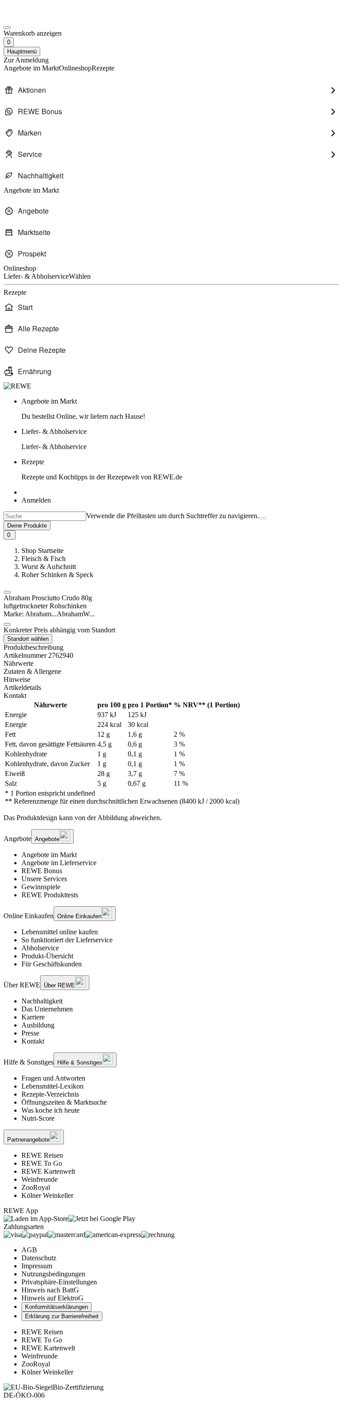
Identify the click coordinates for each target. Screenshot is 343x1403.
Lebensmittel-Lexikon (52, 1086)
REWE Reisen (42, 1155)
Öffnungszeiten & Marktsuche (64, 1102)
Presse (30, 1033)
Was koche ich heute (50, 1110)
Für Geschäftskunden (51, 964)
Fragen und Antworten (53, 1078)
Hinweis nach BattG (50, 1290)
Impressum (36, 1266)
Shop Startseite (42, 550)
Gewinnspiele (40, 887)
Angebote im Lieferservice (58, 863)
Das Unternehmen (47, 1009)
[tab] (171, 664)
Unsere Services (44, 879)
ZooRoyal (35, 1187)
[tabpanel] (171, 753)
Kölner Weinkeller (47, 1195)
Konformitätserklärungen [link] (56, 1307)
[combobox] (45, 516)
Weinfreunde (39, 1179)
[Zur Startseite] (34, 17)
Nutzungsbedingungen (53, 1274)
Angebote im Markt (49, 854)
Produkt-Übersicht (47, 956)
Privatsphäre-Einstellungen (59, 1282)
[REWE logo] (17, 386)
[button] (7, 592)
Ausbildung (37, 1025)
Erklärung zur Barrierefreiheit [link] (62, 1316)
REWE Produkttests (49, 895)
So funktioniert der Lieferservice (67, 940)
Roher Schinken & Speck (57, 574)
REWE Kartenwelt (48, 1171)
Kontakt (32, 1041)
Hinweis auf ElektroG (52, 1298)
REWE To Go (41, 1163)
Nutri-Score (37, 1118)
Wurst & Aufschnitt (48, 566)
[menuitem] (171, 90)
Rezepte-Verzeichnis (50, 1094)
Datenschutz (38, 1258)
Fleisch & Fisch (43, 558)
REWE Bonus (41, 871)
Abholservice (40, 948)
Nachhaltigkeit (42, 1001)
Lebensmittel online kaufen (59, 932)
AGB (29, 1250)
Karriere (33, 1017)
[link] (180, 409)
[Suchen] (262, 518)
